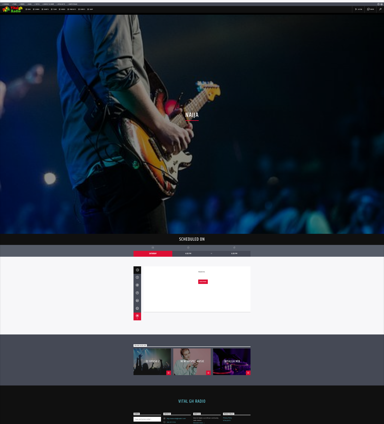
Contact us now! (49, 4)
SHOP (91, 9)
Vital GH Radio (192, 411)
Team (14, 4)
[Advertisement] (192, 1)
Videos (22, 4)
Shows (37, 9)
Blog (29, 4)
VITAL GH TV (61, 4)
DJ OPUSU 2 (153, 372)
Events (82, 9)
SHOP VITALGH (73, 4)
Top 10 (37, 4)
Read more (203, 292)
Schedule (6, 4)
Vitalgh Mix (232, 372)
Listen (360, 9)
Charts (46, 9)
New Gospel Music (192, 372)
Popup (372, 9)
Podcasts (73, 9)
